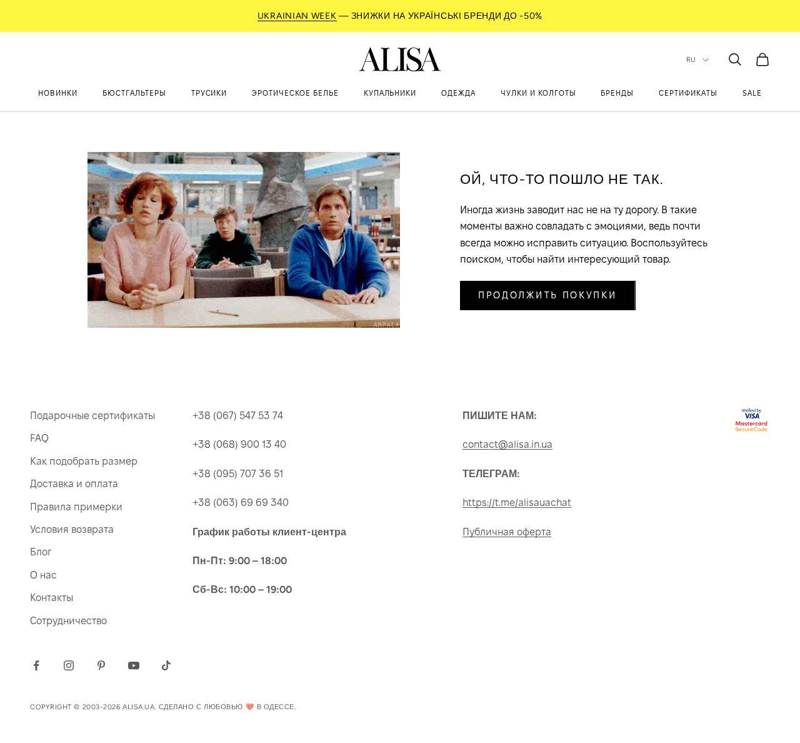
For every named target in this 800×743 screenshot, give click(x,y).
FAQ (39, 438)
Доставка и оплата (74, 483)
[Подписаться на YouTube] (134, 665)
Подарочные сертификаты (92, 415)
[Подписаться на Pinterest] (101, 665)
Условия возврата (72, 529)
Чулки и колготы (538, 93)
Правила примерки (76, 507)
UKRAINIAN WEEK (297, 16)
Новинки (58, 93)
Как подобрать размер (84, 461)
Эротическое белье (295, 93)
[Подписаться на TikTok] (166, 665)
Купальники (390, 93)
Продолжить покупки (548, 295)
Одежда (458, 93)
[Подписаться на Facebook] (36, 665)
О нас (43, 575)
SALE (752, 93)
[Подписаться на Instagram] (68, 665)
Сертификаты (688, 93)
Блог (40, 552)
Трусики (209, 93)
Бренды (617, 93)
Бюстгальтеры (134, 93)
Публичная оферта (506, 532)
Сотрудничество (68, 620)
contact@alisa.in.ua (507, 444)
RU (691, 60)
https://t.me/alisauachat (516, 502)
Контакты (51, 597)
